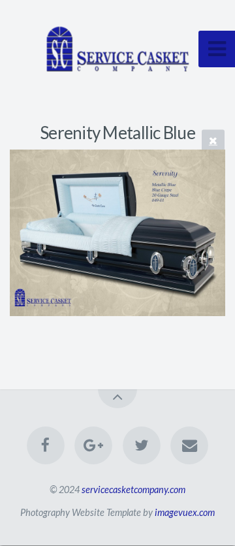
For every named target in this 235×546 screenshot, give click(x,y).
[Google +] (93, 445)
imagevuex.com (185, 512)
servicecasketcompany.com (133, 489)
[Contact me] (189, 445)
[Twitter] (142, 445)
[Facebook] (46, 445)
